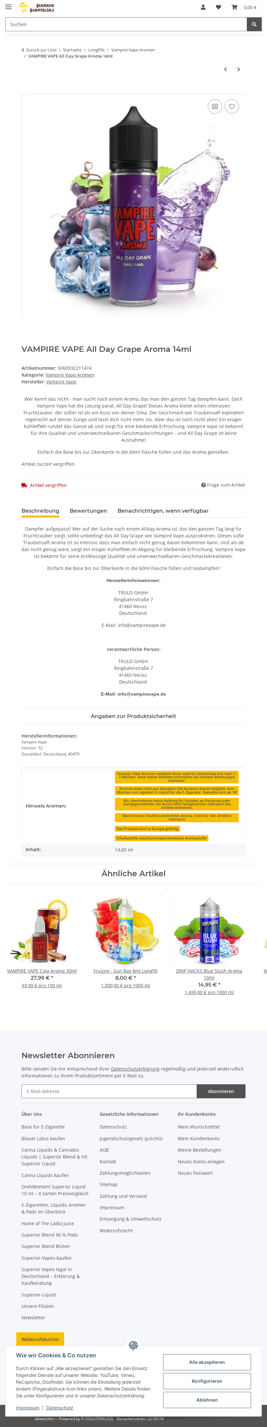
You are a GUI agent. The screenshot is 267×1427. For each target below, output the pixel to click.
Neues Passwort (195, 1173)
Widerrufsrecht (116, 1230)
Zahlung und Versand (123, 1196)
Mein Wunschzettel (199, 1127)
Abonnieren (221, 1091)
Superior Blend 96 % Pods (49, 1235)
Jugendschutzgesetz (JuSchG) (131, 1138)
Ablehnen (207, 1400)
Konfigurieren (207, 1381)
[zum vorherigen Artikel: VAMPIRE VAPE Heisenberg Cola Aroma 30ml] (225, 69)
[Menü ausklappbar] (8, 4)
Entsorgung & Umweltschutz (131, 1219)
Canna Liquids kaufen (45, 1175)
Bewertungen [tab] (88, 511)
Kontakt (108, 1161)
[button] (203, 7)
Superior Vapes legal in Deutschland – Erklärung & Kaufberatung (50, 1276)
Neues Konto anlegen (201, 1161)
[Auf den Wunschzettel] (232, 106)
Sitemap (109, 1184)
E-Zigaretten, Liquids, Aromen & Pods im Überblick (53, 1208)
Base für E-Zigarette (43, 1127)
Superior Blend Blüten (45, 1246)
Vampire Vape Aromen (70, 375)
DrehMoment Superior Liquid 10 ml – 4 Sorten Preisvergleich (55, 1190)
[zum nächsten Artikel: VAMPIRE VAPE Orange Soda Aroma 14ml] (239, 69)
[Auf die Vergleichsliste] (215, 106)
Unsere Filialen (37, 1306)
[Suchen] (254, 24)
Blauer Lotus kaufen (43, 1138)
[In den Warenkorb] (26, 90)
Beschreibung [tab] (40, 511)
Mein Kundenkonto (198, 1138)
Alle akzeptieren (207, 1362)
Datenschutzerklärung (135, 1069)
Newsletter (33, 1317)
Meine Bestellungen (199, 1150)
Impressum (27, 1407)
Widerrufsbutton (40, 1339)
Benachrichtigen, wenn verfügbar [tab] (163, 511)
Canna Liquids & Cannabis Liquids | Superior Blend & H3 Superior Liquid (54, 1157)
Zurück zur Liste (41, 50)
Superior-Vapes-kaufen (46, 1258)
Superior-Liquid (38, 1295)
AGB (104, 1150)
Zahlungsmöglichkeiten (125, 1173)
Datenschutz (59, 1407)
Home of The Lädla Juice (47, 1223)
